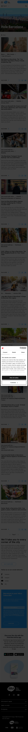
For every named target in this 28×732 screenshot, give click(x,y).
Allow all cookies (14, 377)
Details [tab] (14, 352)
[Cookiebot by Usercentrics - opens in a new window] (20, 348)
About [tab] (23, 352)
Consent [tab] (5, 352)
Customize (13, 382)
